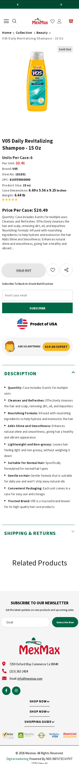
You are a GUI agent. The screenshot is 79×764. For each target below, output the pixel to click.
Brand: (7, 169)
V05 (15, 169)
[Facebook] (6, 690)
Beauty (42, 32)
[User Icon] (59, 21)
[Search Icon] (14, 21)
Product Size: (12, 185)
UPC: (5, 180)
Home (6, 32)
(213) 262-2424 (18, 671)
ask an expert (56, 347)
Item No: (8, 174)
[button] (9, 200)
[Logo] (40, 21)
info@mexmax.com (29, 679)
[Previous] (18, 4)
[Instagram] (16, 690)
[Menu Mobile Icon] (6, 21)
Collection (24, 32)
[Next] (61, 4)
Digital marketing (17, 759)
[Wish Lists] (52, 270)
